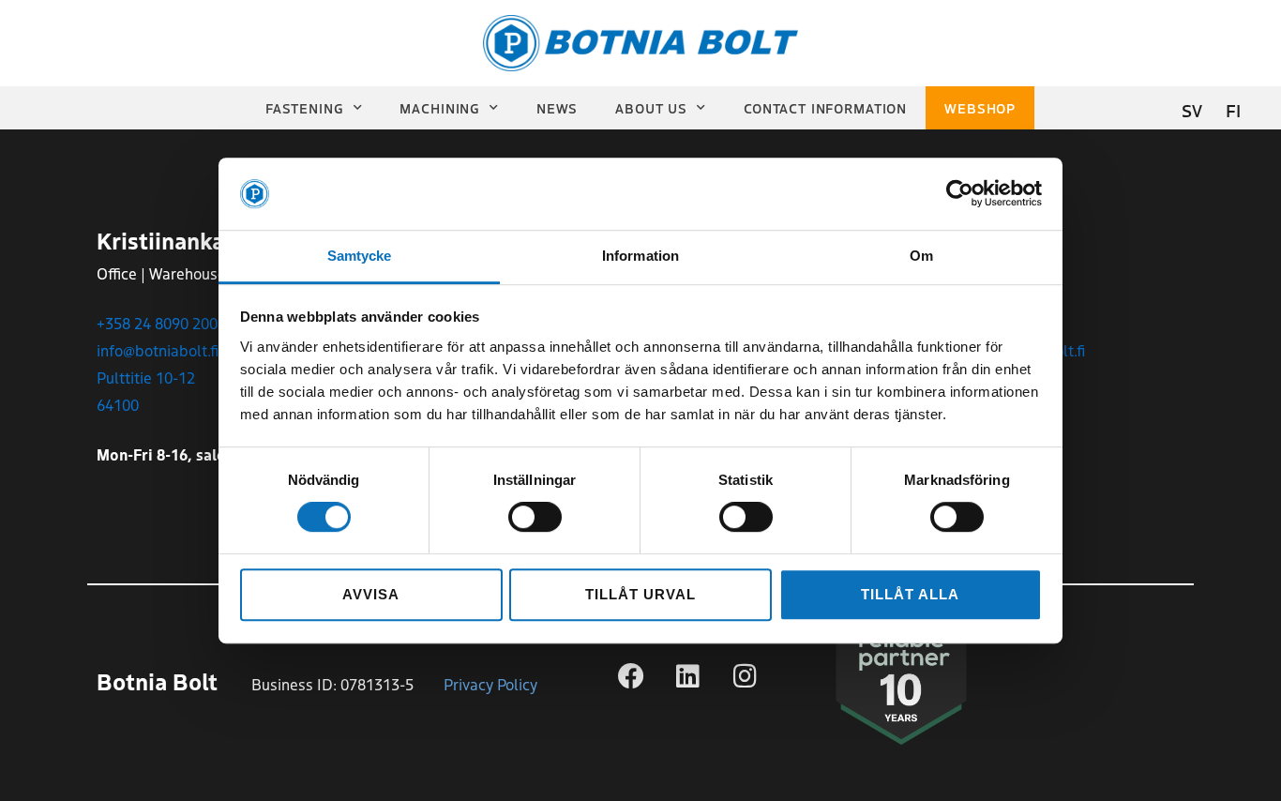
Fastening (304, 107)
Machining (439, 107)
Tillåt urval (640, 594)
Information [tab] (640, 256)
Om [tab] (921, 256)
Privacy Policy (490, 683)
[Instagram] (745, 676)
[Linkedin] (688, 676)
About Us (651, 107)
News (557, 107)
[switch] (535, 517)
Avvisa (370, 594)
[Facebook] (631, 676)
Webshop (980, 107)
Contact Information (825, 107)
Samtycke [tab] (359, 256)
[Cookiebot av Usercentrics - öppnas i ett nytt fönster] (960, 194)
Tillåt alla (909, 594)
